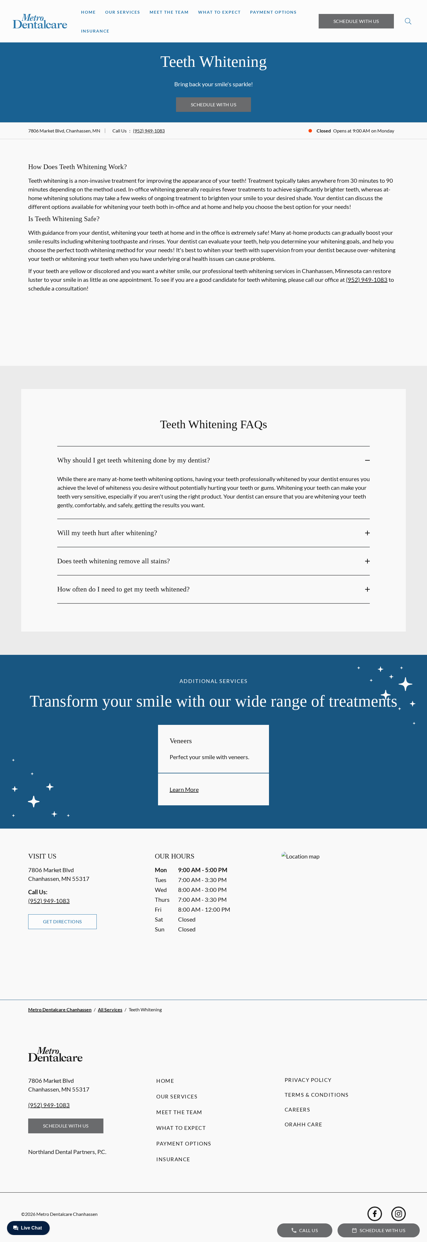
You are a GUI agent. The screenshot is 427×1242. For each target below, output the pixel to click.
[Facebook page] (374, 1214)
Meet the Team (169, 12)
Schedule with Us (356, 21)
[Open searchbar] (408, 21)
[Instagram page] (398, 1214)
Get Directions (62, 921)
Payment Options (273, 12)
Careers (298, 1109)
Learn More (184, 789)
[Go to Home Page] (40, 21)
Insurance (95, 30)
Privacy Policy (308, 1080)
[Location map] (340, 914)
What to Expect (219, 12)
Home (88, 12)
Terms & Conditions (317, 1095)
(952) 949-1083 (149, 130)
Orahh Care (303, 1124)
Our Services (122, 12)
